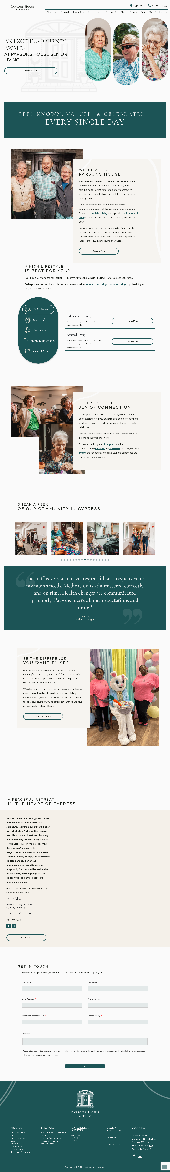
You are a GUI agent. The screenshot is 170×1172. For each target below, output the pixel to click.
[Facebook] (8, 926)
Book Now (26, 937)
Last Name (93, 982)
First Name (27, 982)
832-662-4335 (159, 5)
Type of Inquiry (95, 1016)
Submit (85, 1066)
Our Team (15, 1135)
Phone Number (95, 999)
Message (26, 1034)
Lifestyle (65, 12)
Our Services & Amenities (87, 12)
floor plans (109, 444)
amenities (114, 448)
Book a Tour (99, 251)
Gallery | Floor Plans (116, 12)
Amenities (75, 1135)
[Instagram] (14, 926)
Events (74, 1141)
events (82, 452)
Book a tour (161, 12)
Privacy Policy (17, 1149)
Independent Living (49, 1141)
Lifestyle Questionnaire (51, 1138)
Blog (13, 1141)
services (100, 448)
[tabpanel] (110, 330)
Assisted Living (47, 1144)
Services (75, 1138)
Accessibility (16, 1146)
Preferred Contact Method (34, 1016)
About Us (51, 12)
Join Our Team (43, 716)
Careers (133, 12)
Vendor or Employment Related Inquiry (41, 1055)
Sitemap (14, 1144)
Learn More (132, 321)
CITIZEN (79, 1167)
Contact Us (146, 12)
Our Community (18, 1132)
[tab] (38, 309)
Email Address (29, 999)
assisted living (99, 213)
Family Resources (18, 1138)
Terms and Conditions (20, 1152)
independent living (96, 284)
